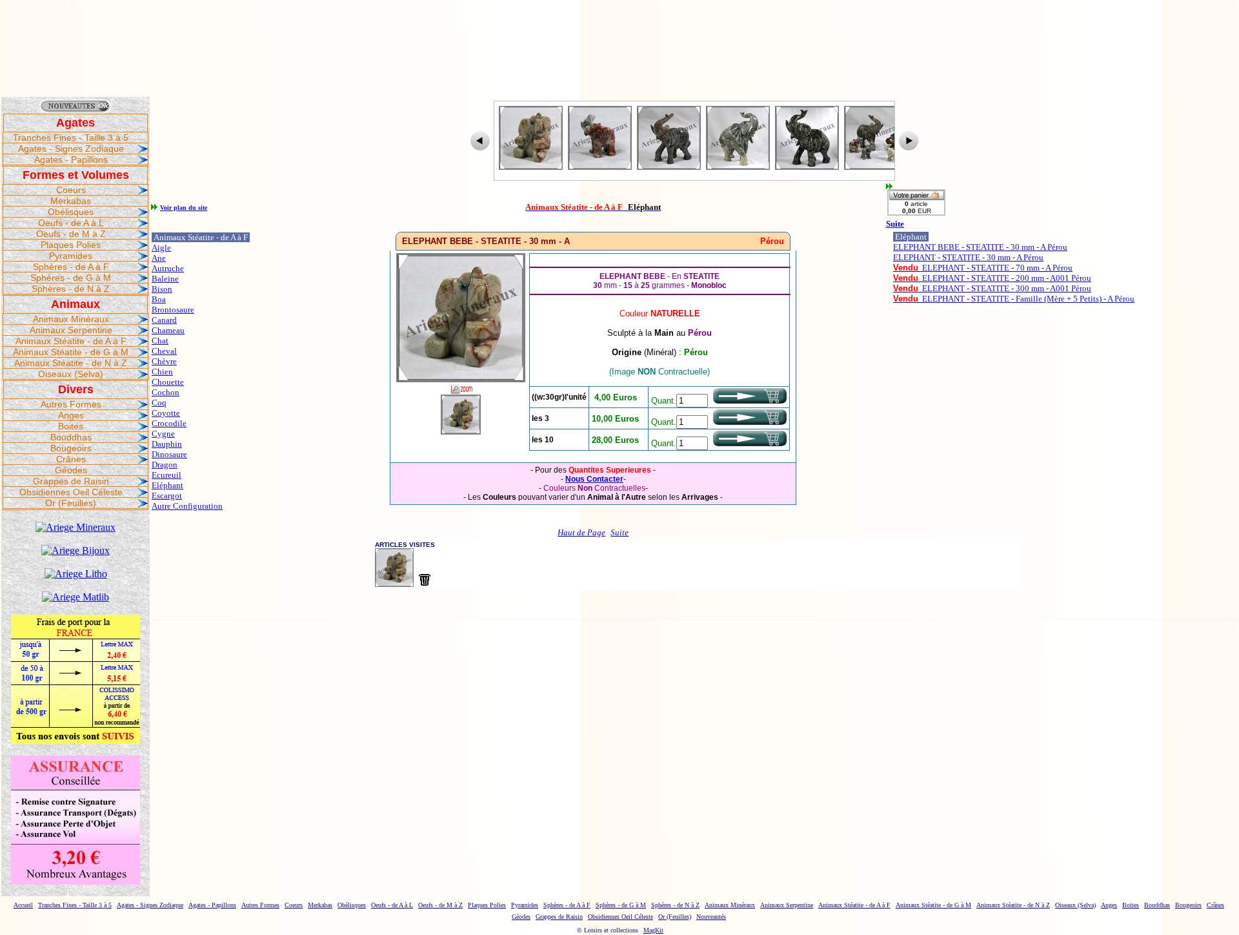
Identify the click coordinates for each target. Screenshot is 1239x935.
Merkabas (70, 201)
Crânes (71, 459)
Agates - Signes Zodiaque (71, 148)
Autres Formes (71, 404)
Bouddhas (71, 437)
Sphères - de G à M (70, 277)
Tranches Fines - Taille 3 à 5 (70, 137)
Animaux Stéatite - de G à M (70, 352)
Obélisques (71, 212)
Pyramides (70, 256)
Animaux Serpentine (71, 330)
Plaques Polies (71, 245)
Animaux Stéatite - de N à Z (70, 363)
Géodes (71, 470)
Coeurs (71, 190)
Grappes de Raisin (71, 481)
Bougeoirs (71, 448)
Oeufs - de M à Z (71, 234)
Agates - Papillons (71, 159)
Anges (71, 415)
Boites (70, 426)
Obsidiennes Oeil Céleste (71, 492)
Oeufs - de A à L (71, 223)
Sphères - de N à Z (71, 288)
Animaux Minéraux (71, 319)
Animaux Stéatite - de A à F (70, 341)
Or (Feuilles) (70, 503)
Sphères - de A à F (71, 267)
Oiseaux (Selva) (70, 374)
